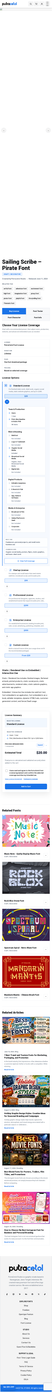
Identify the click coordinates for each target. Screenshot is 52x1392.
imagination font (21, 293)
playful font (20, 298)
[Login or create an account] (41, 3)
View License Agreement (13, 779)
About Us (26, 1334)
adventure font (21, 289)
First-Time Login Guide (26, 1358)
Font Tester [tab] (38, 311)
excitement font (37, 289)
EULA (26, 1379)
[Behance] (26, 1294)
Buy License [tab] (14, 311)
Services (26, 1338)
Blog (26, 1319)
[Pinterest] (19, 1294)
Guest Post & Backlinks (26, 1347)
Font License (26, 1323)
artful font (7, 289)
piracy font (35, 293)
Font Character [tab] (14, 318)
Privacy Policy (26, 1371)
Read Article (9, 1070)
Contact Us (26, 1342)
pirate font (8, 298)
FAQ (26, 1362)
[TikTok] (45, 1294)
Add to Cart (26, 786)
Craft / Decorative (12, 274)
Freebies (26, 1310)
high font (7, 293)
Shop (26, 1306)
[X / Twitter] (38, 1294)
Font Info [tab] (38, 318)
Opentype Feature (26, 1314)
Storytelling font (35, 298)
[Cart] (36, 3)
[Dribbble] (32, 1294)
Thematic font (9, 303)
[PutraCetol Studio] (12, 4)
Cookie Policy (26, 1375)
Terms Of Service (26, 1366)
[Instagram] (13, 1294)
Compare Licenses (31, 779)
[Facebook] (7, 1294)
